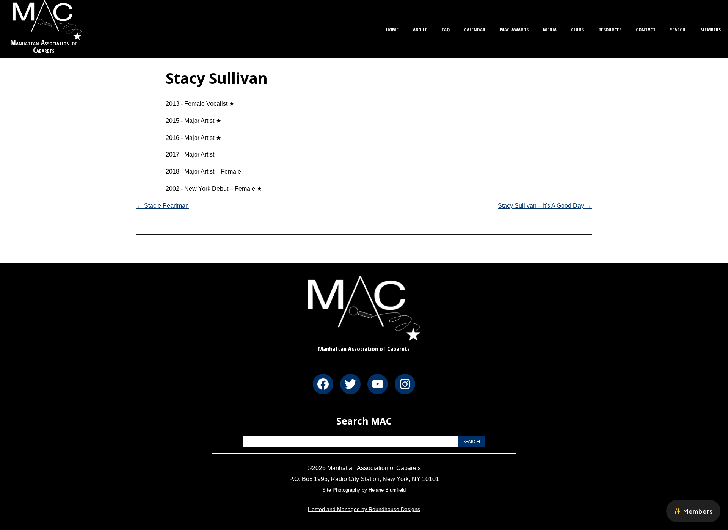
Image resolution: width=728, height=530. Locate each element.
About (420, 29)
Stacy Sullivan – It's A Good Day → (545, 205)
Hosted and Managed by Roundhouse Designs (364, 509)
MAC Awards (514, 29)
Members (710, 29)
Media (550, 29)
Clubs (577, 29)
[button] (693, 511)
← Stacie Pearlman (162, 205)
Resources (609, 29)
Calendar (474, 29)
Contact (646, 29)
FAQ (446, 29)
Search (678, 29)
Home (392, 29)
